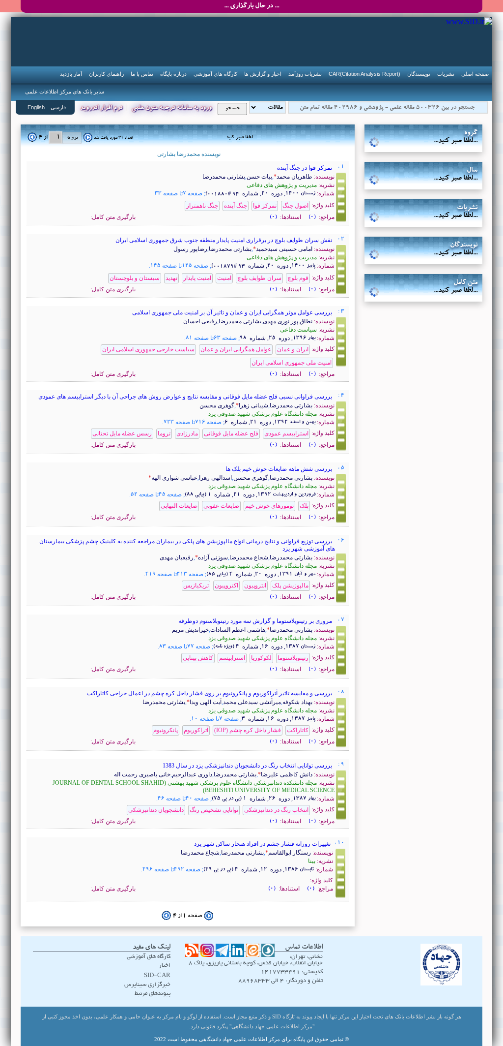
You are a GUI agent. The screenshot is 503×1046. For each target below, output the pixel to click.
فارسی (58, 107)
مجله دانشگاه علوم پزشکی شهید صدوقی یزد (262, 413)
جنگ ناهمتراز (202, 205)
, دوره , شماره (261, 193)
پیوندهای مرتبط (152, 993)
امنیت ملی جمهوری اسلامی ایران (292, 362)
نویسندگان (418, 74)
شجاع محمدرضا (248, 557)
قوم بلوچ (297, 278)
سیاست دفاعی (298, 329)
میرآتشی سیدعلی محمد (252, 702)
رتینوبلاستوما (293, 657)
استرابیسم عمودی (286, 433)
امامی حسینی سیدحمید (284, 249)
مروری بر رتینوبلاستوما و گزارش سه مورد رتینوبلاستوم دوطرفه (256, 620)
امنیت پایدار (197, 278)
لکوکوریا (261, 657)
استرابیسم (232, 657)
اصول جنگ (295, 205)
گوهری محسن (216, 405)
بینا (311, 861)
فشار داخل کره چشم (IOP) (247, 730)
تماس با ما (142, 74)
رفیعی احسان (200, 321)
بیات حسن (259, 176)
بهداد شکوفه (297, 702)
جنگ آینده (235, 205)
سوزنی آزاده (213, 557)
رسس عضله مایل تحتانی (122, 433)
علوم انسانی (423, 170)
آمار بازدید (71, 74)
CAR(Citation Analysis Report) (364, 74)
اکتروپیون (226, 585)
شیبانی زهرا (253, 405)
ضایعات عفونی (221, 505)
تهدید (171, 278)
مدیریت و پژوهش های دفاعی (282, 185)
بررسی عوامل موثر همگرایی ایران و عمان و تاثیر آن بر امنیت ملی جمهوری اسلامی (233, 312)
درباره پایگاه (173, 74)
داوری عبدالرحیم (192, 774)
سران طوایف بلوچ (259, 278)
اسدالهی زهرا (215, 477)
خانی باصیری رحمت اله (142, 774)
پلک (304, 505)
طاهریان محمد (294, 176)
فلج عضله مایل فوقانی (231, 433)
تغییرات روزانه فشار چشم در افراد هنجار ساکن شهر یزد (263, 843)
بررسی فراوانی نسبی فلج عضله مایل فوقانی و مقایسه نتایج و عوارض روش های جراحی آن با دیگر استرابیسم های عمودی (186, 396)
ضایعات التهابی (179, 505)
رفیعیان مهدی (177, 557)
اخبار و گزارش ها (262, 74)
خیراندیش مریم (190, 629)
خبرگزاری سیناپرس (147, 985)
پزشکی (423, 143)
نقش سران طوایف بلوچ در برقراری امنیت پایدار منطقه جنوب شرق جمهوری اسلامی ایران (224, 240)
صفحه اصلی (475, 74)
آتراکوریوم (196, 730)
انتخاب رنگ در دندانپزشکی (276, 809)
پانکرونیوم (165, 730)
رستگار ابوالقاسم (289, 852)
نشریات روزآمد (305, 74)
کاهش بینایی (198, 657)
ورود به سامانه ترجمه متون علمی (172, 108)
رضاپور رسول (190, 249)
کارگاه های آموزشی (215, 74)
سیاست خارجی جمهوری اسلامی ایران (148, 349)
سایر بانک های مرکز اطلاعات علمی (64, 91)
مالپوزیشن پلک (290, 585)
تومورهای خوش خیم (269, 505)
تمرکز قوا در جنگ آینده (305, 167)
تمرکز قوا (265, 205)
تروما (164, 433)
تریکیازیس (196, 585)
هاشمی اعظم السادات (237, 629)
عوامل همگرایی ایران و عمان (235, 349)
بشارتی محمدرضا (223, 176)
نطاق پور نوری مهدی (287, 321)
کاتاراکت (297, 730)
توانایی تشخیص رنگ (214, 809)
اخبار (164, 965)
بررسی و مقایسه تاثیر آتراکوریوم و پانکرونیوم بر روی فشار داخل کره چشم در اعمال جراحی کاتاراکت (210, 693)
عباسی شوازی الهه (174, 477)
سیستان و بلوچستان (135, 278)
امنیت (224, 278)
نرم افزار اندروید (101, 108)
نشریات (445, 74)
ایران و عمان (292, 349)
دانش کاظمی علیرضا (286, 774)
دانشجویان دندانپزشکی (156, 809)
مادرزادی (187, 433)
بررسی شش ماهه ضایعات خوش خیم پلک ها (279, 468)
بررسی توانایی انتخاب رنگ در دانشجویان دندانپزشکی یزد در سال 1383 (248, 765)
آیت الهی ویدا (206, 702)
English (36, 107)
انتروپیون (255, 585)
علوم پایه (423, 157)
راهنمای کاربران (106, 74)
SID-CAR (157, 976)
